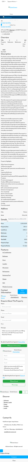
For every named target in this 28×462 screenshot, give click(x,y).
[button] (14, 231)
